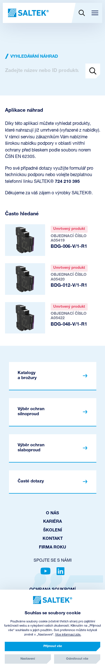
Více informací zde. (68, 634)
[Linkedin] (60, 571)
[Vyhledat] (82, 13)
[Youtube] (45, 571)
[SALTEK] (28, 13)
